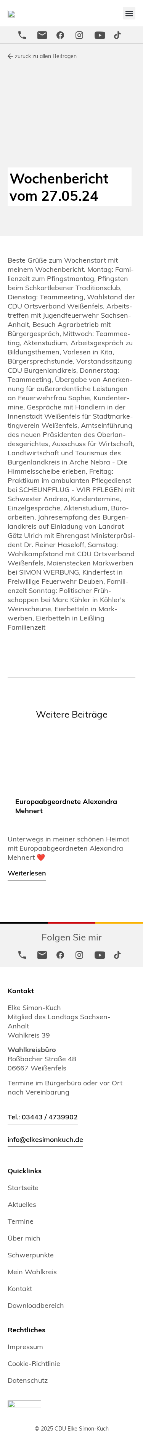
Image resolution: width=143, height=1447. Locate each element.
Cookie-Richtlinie (34, 1363)
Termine (21, 1221)
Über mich (24, 1237)
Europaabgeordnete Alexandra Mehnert (66, 805)
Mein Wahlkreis (32, 1271)
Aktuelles (22, 1204)
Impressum (25, 1346)
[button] (129, 13)
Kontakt (20, 1288)
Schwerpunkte (31, 1254)
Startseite (23, 1187)
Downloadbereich (36, 1305)
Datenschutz (28, 1380)
